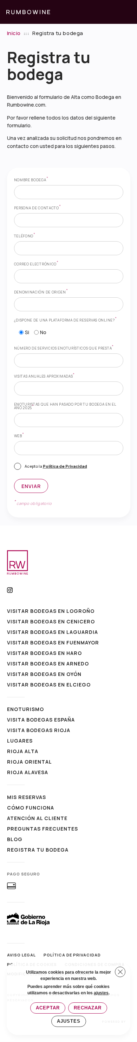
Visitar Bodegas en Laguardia (52, 632)
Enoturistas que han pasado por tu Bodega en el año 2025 (65, 406)
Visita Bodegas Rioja (38, 730)
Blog (14, 840)
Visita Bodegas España (41, 720)
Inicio (14, 33)
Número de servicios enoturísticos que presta (64, 348)
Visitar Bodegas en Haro (44, 653)
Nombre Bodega (31, 180)
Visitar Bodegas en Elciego (49, 685)
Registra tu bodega (37, 850)
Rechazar (88, 1007)
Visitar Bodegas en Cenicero (51, 622)
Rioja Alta (22, 752)
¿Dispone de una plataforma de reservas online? (65, 320)
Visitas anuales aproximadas (44, 376)
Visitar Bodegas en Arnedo (48, 664)
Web (19, 436)
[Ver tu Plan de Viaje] (113, 12)
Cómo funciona (30, 808)
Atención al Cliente (37, 818)
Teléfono (24, 236)
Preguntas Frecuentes (42, 829)
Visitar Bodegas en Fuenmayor (53, 643)
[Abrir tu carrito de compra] (127, 12)
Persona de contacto (37, 208)
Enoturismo (25, 709)
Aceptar (48, 1007)
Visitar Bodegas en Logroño (50, 611)
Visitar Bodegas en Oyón (44, 674)
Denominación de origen (41, 292)
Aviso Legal (21, 955)
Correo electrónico (36, 264)
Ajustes (68, 1021)
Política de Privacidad (65, 466)
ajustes (101, 992)
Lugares (20, 741)
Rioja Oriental (29, 762)
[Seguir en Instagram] (10, 590)
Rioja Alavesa (27, 773)
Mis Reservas (26, 797)
